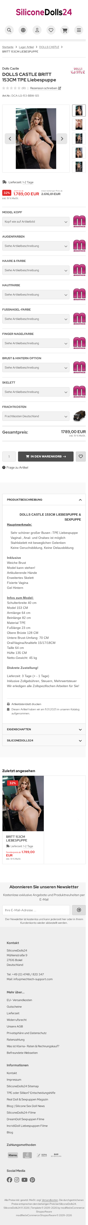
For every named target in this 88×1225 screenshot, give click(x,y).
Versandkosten (50, 1200)
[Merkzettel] (51, 30)
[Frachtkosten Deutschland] (79, 421)
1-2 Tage (28, 182)
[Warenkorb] (64, 30)
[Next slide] (61, 138)
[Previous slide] (10, 819)
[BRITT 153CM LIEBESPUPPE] (23, 803)
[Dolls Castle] (78, 69)
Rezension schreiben (43, 88)
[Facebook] (9, 1180)
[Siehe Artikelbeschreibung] (79, 251)
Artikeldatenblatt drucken (26, 704)
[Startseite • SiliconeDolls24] (44, 20)
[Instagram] (16, 1180)
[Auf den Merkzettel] (81, 456)
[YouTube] (24, 1180)
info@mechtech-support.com (33, 979)
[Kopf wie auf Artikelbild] (79, 227)
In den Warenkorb (46, 456)
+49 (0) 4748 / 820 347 (28, 974)
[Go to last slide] (10, 138)
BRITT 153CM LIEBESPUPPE (16, 838)
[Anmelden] (37, 30)
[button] (79, 110)
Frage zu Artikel (17, 467)
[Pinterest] (32, 1180)
